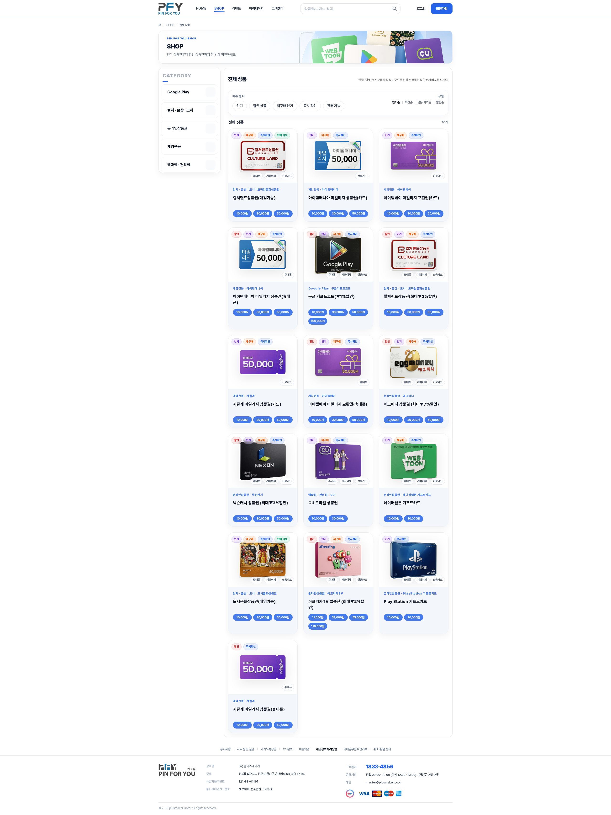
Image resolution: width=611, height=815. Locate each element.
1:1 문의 (288, 749)
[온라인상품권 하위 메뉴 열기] (210, 128)
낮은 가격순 (424, 102)
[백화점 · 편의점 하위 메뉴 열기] (210, 165)
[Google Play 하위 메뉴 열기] (210, 92)
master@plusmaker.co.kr (384, 782)
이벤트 (236, 8)
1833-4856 (379, 766)
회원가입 (442, 9)
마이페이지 (256, 8)
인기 (240, 106)
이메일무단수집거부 (355, 749)
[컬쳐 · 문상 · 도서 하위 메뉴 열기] (210, 110)
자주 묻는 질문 (245, 749)
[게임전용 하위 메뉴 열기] (210, 147)
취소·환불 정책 (382, 749)
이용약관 (304, 749)
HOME (201, 8)
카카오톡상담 (268, 749)
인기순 (396, 102)
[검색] (395, 8)
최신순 (409, 102)
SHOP (219, 8)
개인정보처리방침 (326, 749)
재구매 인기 (285, 106)
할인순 (440, 102)
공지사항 (225, 749)
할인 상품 (259, 106)
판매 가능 (333, 106)
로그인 (421, 9)
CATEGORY (177, 76)
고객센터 (278, 8)
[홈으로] (170, 9)
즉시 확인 (310, 106)
